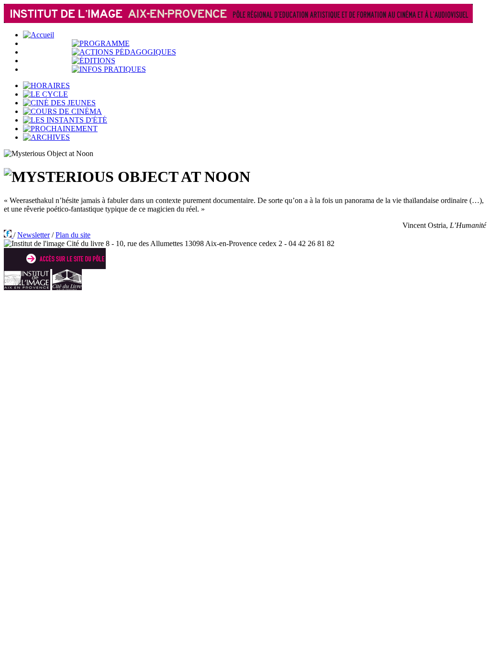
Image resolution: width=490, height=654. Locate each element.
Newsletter (33, 235)
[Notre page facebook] (8, 235)
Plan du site (73, 235)
